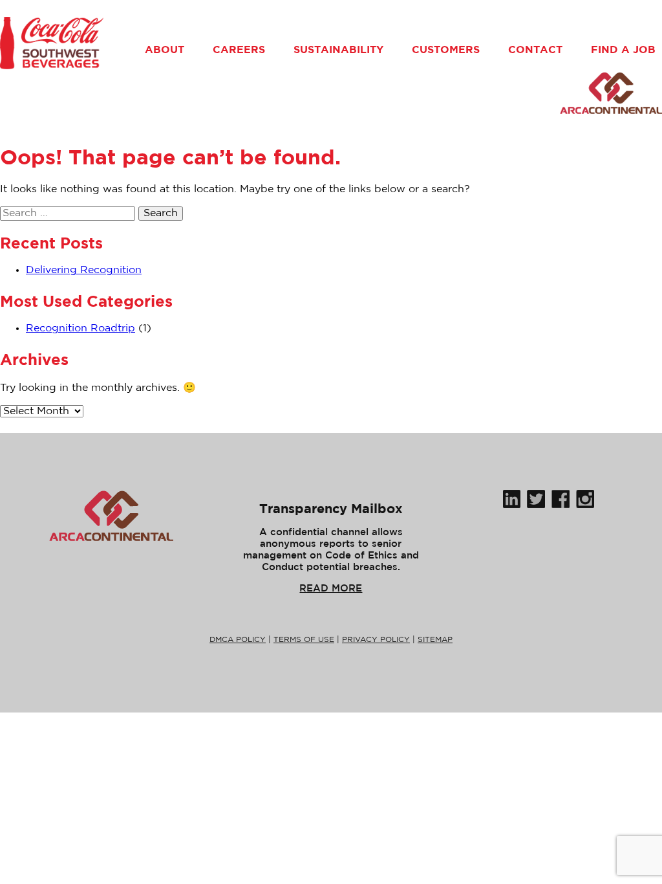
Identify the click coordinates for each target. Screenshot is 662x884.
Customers (446, 49)
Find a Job (623, 49)
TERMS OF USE (303, 639)
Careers (239, 49)
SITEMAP (435, 639)
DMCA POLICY (237, 639)
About (164, 49)
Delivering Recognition (84, 270)
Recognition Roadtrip (80, 328)
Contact (535, 49)
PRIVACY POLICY (376, 639)
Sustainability (338, 49)
